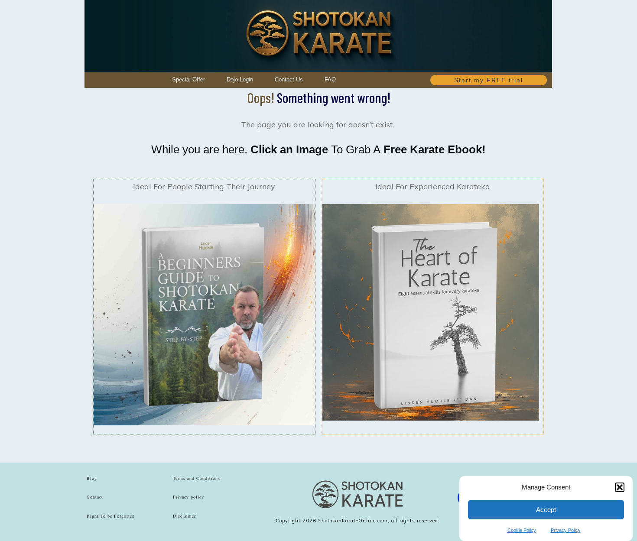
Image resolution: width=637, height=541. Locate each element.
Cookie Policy (521, 530)
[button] (619, 487)
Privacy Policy (566, 530)
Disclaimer (184, 516)
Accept (546, 509)
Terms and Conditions (196, 478)
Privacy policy (188, 497)
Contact (95, 497)
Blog (92, 478)
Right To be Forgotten (111, 516)
